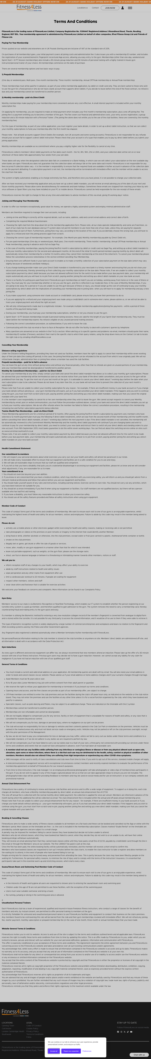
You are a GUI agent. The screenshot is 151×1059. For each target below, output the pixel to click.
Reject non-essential (71, 1051)
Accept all (53, 1051)
